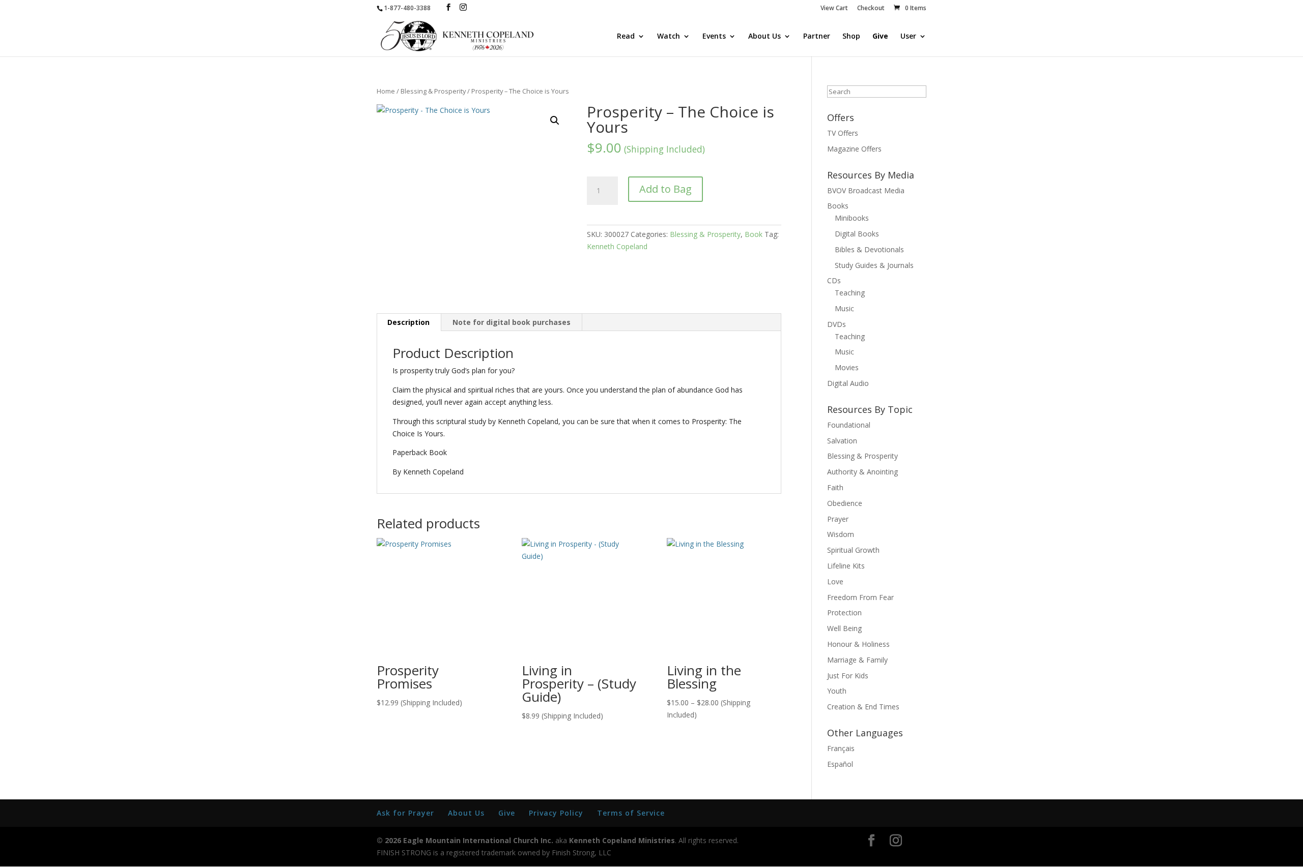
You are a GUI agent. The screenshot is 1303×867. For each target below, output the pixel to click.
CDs (834, 280)
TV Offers (842, 133)
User (908, 37)
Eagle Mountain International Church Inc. (478, 840)
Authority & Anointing (862, 471)
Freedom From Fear (860, 597)
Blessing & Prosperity (433, 91)
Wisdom (840, 534)
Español (840, 764)
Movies (847, 367)
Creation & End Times (863, 706)
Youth (836, 691)
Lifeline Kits (846, 566)
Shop (851, 37)
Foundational (848, 425)
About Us (764, 37)
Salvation (842, 440)
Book (753, 234)
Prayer (837, 519)
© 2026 (389, 840)
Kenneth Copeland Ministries (622, 840)
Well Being (844, 628)
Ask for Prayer (405, 813)
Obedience (844, 503)
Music (844, 308)
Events (714, 37)
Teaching (850, 292)
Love (835, 581)
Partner (816, 37)
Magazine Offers (854, 149)
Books (837, 206)
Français (841, 748)
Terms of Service (631, 813)
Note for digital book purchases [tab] (511, 322)
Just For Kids (847, 675)
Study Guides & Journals (874, 265)
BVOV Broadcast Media (865, 190)
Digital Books (857, 233)
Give (880, 37)
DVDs (836, 324)
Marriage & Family (857, 660)
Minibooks (852, 218)
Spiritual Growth (853, 550)
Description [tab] (408, 322)
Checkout (871, 8)
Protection (844, 612)
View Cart (834, 8)
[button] (555, 120)
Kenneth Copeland (617, 246)
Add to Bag (665, 189)
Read (626, 37)
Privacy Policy (556, 813)
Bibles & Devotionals (869, 249)
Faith (835, 487)
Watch (668, 37)
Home (386, 91)
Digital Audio (848, 383)
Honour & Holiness (858, 644)
